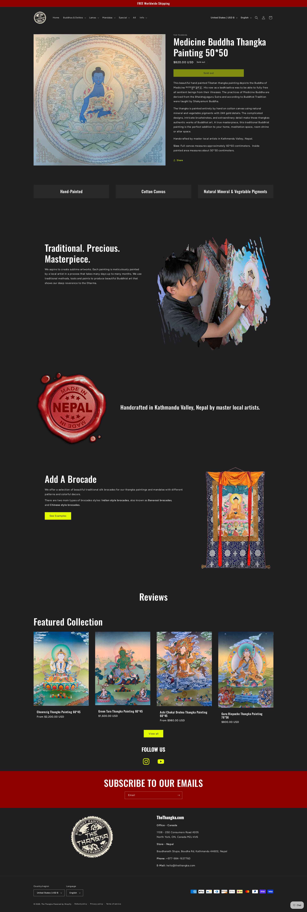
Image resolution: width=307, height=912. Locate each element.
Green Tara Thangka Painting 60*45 (120, 711)
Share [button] (180, 160)
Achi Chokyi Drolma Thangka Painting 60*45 (183, 713)
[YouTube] (160, 761)
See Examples (58, 515)
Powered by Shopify (62, 904)
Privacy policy (96, 904)
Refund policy (81, 904)
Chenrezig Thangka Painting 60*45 (59, 712)
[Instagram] (146, 761)
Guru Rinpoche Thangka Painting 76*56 (242, 715)
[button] (74, 17)
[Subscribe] (178, 795)
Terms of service (113, 904)
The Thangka (47, 904)
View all (153, 733)
